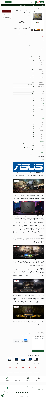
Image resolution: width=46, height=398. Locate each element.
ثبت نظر (38, 350)
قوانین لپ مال (26, 386)
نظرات (32, 36)
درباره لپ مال (31, 386)
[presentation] (43, 32)
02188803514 (5, 5)
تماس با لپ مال (17, 5)
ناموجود (7, 11)
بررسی (37, 36)
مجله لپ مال (30, 5)
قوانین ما (34, 5)
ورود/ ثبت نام (7, 2)
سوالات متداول (26, 5)
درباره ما (37, 5)
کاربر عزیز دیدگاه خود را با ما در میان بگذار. (39, 336)
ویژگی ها (42, 36)
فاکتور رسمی (21, 5)
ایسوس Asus (42, 8)
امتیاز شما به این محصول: (41, 332)
